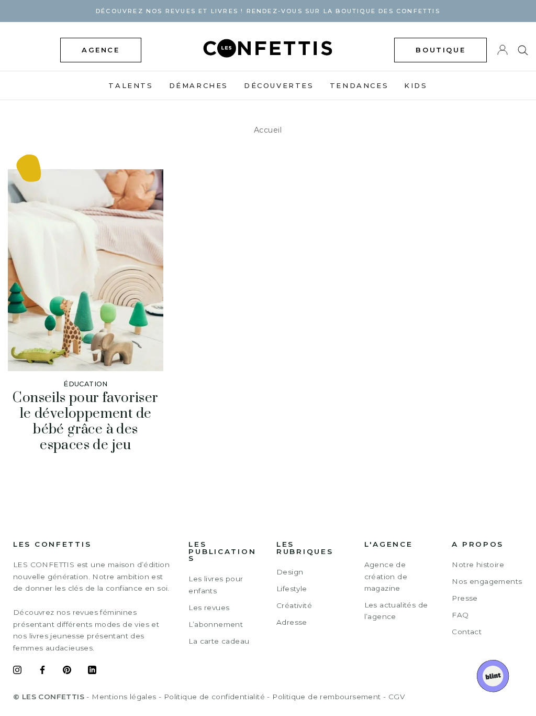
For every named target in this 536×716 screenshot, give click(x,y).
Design (289, 572)
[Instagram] (17, 671)
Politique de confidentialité (214, 696)
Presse (464, 598)
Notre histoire (478, 564)
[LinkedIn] (92, 671)
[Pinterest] (67, 671)
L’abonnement (215, 624)
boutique (440, 50)
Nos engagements (487, 581)
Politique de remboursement (326, 696)
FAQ (460, 615)
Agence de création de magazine (385, 576)
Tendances (359, 85)
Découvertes (279, 85)
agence (101, 50)
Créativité (294, 605)
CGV (396, 696)
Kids (415, 85)
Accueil (268, 130)
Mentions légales (124, 696)
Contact (467, 631)
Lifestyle (291, 588)
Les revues (208, 607)
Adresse (291, 622)
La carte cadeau (218, 641)
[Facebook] (42, 671)
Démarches (198, 85)
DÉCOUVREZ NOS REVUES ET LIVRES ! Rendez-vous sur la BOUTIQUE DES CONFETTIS (268, 11)
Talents (130, 85)
